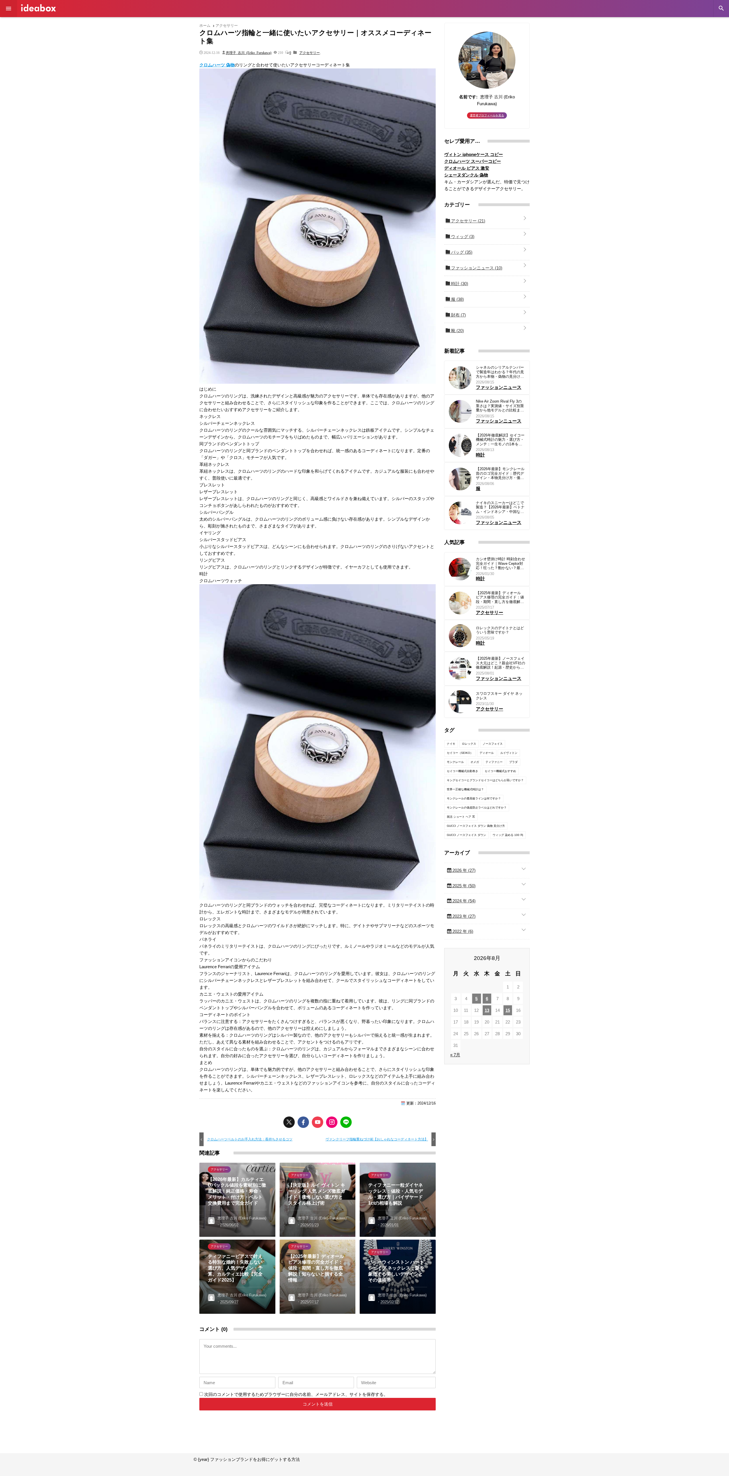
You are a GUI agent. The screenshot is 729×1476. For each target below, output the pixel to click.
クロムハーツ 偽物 (217, 64)
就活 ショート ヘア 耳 (461, 816)
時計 (459, 283)
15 (507, 1010)
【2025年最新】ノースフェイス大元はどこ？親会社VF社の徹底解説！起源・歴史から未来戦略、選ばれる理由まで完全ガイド (500, 663)
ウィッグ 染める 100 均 (508, 835)
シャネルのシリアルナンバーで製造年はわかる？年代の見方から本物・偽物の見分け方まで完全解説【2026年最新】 (500, 372)
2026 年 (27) (463, 870)
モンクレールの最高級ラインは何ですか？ (474, 798)
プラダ (513, 762)
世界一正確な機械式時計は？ (465, 789)
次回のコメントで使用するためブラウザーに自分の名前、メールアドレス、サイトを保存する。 (296, 1394)
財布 (458, 314)
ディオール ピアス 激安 (466, 168)
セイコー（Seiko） (460, 752)
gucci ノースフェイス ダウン (466, 835)
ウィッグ (462, 236)
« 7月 (455, 1054)
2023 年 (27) (463, 916)
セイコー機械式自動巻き (462, 771)
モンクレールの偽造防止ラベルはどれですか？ (477, 807)
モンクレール (455, 762)
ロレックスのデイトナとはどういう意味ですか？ (500, 630)
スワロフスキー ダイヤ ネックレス (499, 695)
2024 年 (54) (463, 900)
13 (487, 1010)
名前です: (468, 96)
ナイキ (451, 743)
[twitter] (289, 1122)
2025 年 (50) (463, 885)
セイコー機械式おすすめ (500, 771)
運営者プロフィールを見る (487, 115)
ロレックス (469, 743)
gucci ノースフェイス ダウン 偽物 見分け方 (476, 825)
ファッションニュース (476, 267)
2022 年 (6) (462, 931)
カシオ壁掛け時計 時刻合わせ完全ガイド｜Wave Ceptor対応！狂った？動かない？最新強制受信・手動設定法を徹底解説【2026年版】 (500, 563)
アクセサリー (309, 52)
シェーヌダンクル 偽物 (466, 174)
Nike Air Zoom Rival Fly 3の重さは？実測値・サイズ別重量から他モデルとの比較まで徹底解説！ (500, 406)
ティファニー (494, 762)
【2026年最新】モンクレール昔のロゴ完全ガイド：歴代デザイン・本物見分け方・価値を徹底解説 (500, 473)
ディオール (487, 752)
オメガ (474, 762)
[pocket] (317, 1122)
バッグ (461, 252)
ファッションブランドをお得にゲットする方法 (38, 8)
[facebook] (303, 1122)
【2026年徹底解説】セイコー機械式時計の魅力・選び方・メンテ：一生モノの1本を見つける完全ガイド (500, 439)
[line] (346, 1122)
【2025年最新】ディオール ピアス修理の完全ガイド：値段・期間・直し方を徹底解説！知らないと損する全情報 (500, 597)
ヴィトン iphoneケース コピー (473, 154)
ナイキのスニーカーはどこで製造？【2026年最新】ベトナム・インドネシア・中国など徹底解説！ (500, 507)
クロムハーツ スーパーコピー (472, 161)
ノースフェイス (493, 743)
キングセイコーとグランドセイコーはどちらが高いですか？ (485, 780)
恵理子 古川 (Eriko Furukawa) (248, 52)
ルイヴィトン (508, 752)
